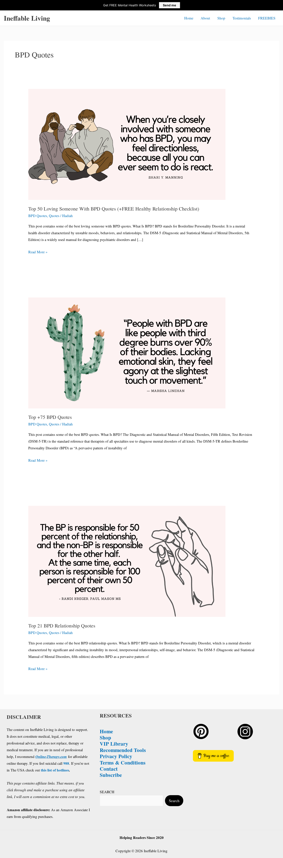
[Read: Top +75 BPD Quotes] (126, 352)
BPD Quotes (37, 215)
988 (66, 763)
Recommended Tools (123, 750)
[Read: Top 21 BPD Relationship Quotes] (126, 560)
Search (174, 800)
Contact (109, 768)
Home (188, 18)
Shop (221, 18)
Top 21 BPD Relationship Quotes (61, 625)
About (205, 18)
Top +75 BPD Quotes (50, 417)
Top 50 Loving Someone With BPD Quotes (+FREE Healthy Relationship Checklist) (113, 208)
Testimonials (242, 18)
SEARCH (107, 791)
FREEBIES (266, 18)
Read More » (38, 252)
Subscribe (111, 775)
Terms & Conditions (123, 762)
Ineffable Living (27, 18)
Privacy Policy (116, 756)
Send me (169, 5)
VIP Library (114, 743)
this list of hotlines (55, 770)
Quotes (54, 215)
